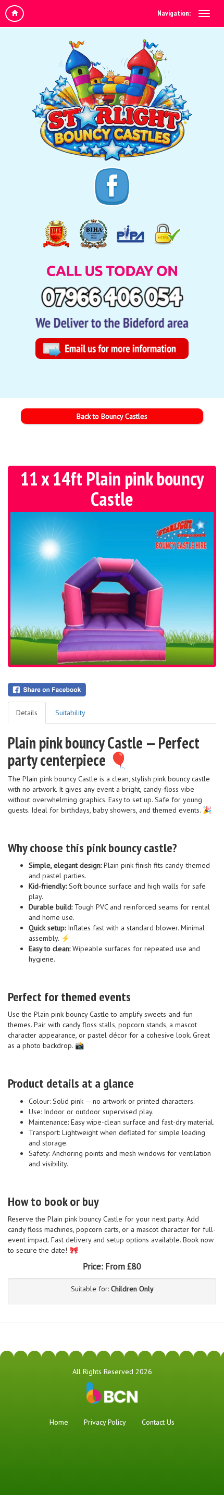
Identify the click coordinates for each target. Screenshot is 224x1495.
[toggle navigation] (204, 13)
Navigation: (174, 13)
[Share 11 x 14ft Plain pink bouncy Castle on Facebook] (112, 689)
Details (27, 712)
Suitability (70, 712)
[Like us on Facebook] (112, 187)
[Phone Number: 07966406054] (112, 296)
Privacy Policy (105, 1422)
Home (58, 1422)
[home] (14, 13)
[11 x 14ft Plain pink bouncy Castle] (112, 588)
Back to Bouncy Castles (112, 416)
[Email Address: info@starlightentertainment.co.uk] (112, 348)
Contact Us (158, 1422)
